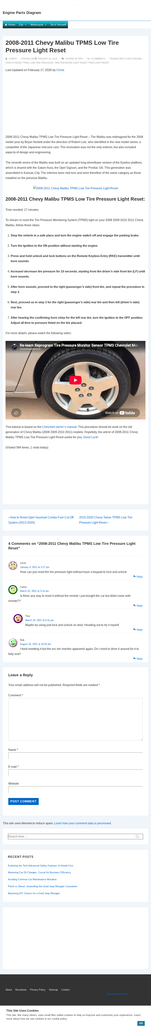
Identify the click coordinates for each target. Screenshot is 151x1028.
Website (13, 783)
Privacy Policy (37, 989)
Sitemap (53, 989)
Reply (140, 576)
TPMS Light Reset (98, 62)
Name (12, 749)
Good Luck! (90, 437)
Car (21, 24)
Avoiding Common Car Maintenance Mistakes (32, 879)
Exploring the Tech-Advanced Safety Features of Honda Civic (40, 865)
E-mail (12, 766)
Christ (60, 70)
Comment (15, 695)
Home (11, 24)
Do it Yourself (58, 24)
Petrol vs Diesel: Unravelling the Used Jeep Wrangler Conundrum (42, 886)
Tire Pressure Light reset (71, 62)
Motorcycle (37, 24)
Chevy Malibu (133, 58)
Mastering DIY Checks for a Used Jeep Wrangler (34, 893)
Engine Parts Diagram (22, 13)
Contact (65, 989)
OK (141, 1023)
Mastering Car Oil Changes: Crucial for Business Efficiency (39, 872)
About (9, 989)
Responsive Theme (117, 994)
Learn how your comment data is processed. (83, 823)
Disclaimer (21, 989)
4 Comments (98, 58)
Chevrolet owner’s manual (59, 426)
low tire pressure (41, 62)
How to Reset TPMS (17, 62)
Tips (80, 58)
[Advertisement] (75, 103)
